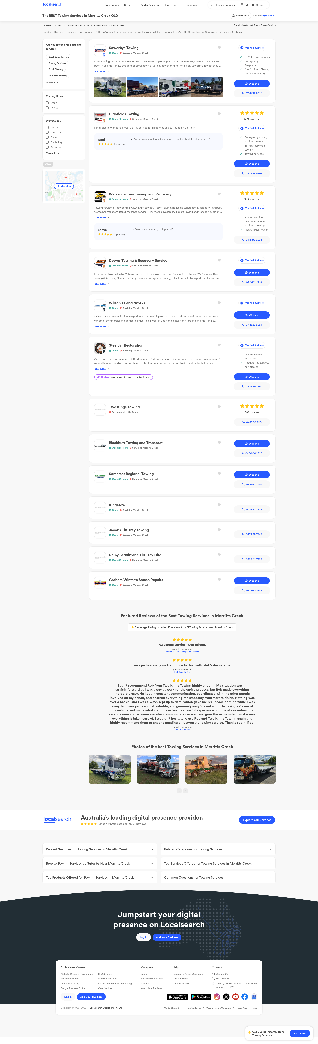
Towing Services (74, 25)
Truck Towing (56, 69)
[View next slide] (185, 790)
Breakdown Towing (59, 56)
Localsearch (47, 25)
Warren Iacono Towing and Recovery (182, 651)
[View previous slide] (179, 790)
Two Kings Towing (182, 729)
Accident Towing (58, 75)
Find (60, 25)
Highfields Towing (182, 672)
